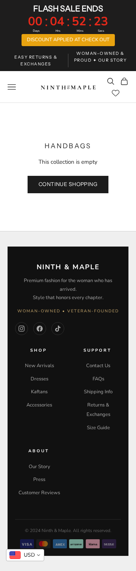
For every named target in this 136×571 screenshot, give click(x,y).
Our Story (39, 466)
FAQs (98, 378)
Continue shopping (68, 184)
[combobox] (25, 555)
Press (39, 479)
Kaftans (39, 391)
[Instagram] (21, 328)
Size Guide (98, 427)
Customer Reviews (39, 492)
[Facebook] (39, 328)
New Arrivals (39, 365)
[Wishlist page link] (120, 93)
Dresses (39, 378)
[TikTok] (57, 328)
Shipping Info (98, 391)
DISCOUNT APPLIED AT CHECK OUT (68, 39)
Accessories (39, 405)
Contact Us (98, 365)
